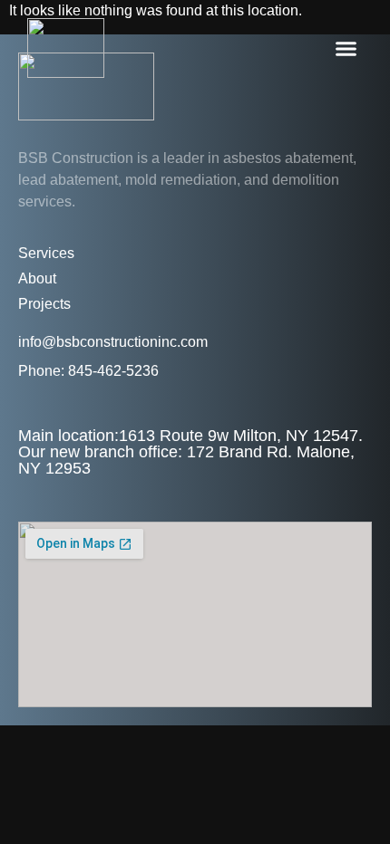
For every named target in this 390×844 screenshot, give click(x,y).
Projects (44, 304)
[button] (346, 48)
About (37, 278)
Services (46, 253)
